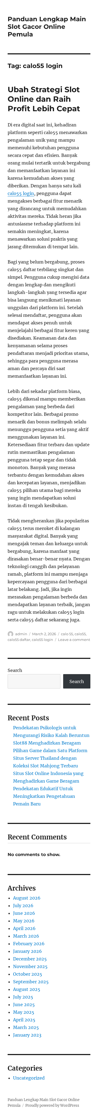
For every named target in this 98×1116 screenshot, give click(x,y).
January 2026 (27, 951)
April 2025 (24, 1019)
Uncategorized (29, 1078)
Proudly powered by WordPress (52, 1105)
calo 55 (67, 634)
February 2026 (29, 943)
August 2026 (27, 898)
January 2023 (27, 1035)
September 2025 (31, 981)
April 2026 (24, 928)
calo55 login (21, 193)
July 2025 (23, 997)
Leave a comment (74, 639)
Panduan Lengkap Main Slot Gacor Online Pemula (47, 26)
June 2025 (24, 1004)
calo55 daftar (19, 639)
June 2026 (24, 913)
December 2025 (30, 959)
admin (21, 634)
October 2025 (27, 974)
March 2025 (26, 1027)
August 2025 (26, 989)
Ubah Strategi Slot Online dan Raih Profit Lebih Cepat (44, 99)
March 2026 (26, 936)
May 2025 (23, 1012)
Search (15, 670)
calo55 (80, 634)
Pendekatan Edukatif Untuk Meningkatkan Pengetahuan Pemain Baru (44, 796)
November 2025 (30, 966)
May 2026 (24, 920)
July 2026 (23, 905)
